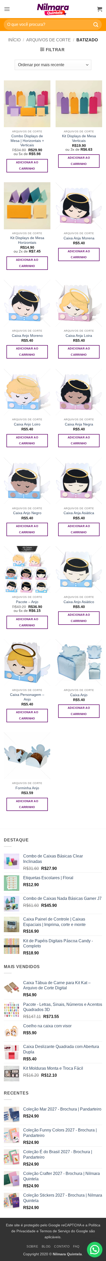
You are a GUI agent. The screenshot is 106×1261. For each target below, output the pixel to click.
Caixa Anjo (78, 695)
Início (14, 40)
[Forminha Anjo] (27, 755)
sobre (32, 1246)
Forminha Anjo (27, 788)
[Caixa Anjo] (79, 662)
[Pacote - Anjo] (27, 569)
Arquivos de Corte (48, 40)
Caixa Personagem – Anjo (27, 697)
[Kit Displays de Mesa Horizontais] (27, 205)
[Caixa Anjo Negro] (27, 480)
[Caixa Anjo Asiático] (79, 569)
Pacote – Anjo (27, 602)
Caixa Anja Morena (79, 238)
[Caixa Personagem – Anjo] (27, 662)
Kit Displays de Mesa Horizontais (27, 240)
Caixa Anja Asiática (79, 513)
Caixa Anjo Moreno (27, 336)
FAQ (76, 1246)
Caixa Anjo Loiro (27, 424)
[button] (7, 9)
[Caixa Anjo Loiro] (27, 392)
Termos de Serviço (55, 1231)
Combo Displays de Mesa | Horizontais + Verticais (27, 140)
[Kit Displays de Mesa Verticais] (79, 103)
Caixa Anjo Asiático (79, 602)
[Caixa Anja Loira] (79, 303)
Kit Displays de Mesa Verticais (79, 138)
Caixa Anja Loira (79, 336)
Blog (46, 1246)
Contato (61, 1246)
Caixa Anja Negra (79, 424)
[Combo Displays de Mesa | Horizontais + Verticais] (27, 103)
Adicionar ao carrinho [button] (27, 165)
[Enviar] (96, 24)
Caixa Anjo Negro (27, 513)
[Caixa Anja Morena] (79, 205)
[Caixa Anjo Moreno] (27, 303)
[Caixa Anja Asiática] (79, 480)
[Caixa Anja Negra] (79, 392)
